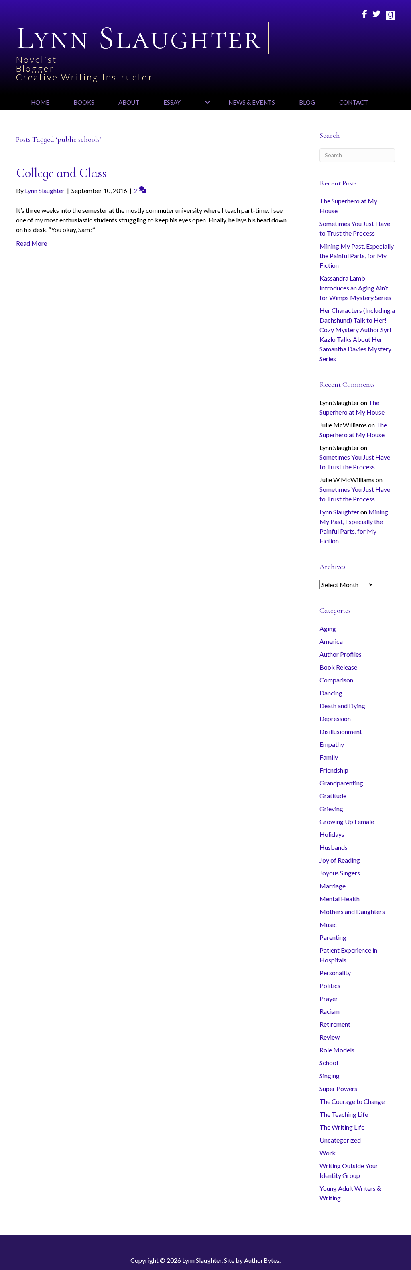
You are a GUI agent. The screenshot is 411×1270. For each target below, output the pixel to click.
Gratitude (332, 795)
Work (327, 1153)
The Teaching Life (343, 1114)
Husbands (333, 847)
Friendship (333, 770)
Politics (329, 985)
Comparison (336, 680)
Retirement (334, 1024)
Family (328, 757)
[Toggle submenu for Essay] (207, 102)
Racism (329, 1011)
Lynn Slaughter (339, 512)
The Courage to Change (352, 1101)
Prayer (328, 998)
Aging (327, 628)
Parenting (332, 937)
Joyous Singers (339, 873)
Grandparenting (341, 783)
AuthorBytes (261, 1260)
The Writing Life (341, 1127)
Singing (329, 1075)
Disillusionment (340, 731)
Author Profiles (340, 654)
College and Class (61, 173)
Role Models (336, 1050)
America (331, 641)
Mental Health (339, 898)
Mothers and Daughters (352, 911)
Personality (335, 972)
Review (329, 1037)
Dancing (330, 693)
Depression (335, 718)
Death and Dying (342, 705)
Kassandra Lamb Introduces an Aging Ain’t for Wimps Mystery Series (355, 287)
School (328, 1063)
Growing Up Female (346, 821)
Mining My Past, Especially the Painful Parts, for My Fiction (356, 255)
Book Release (338, 667)
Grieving (331, 808)
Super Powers (338, 1088)
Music (328, 924)
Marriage (332, 886)
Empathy (331, 744)
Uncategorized (340, 1140)
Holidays (331, 834)
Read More (31, 243)
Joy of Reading (339, 860)
